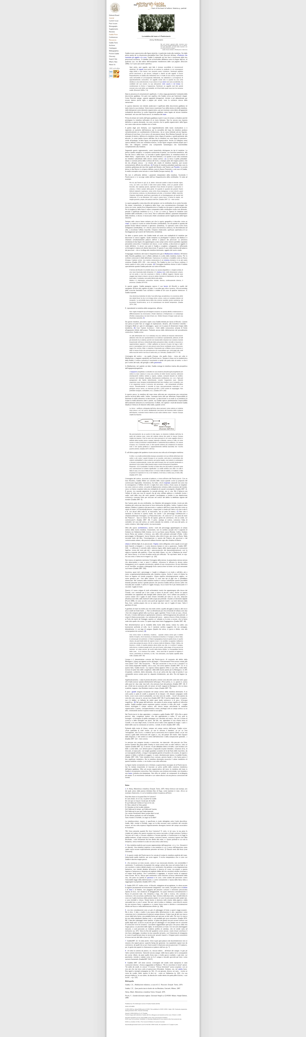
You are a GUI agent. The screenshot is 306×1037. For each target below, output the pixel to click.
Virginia (155, 544)
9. (125, 963)
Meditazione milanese (172, 254)
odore (164, 82)
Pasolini (177, 167)
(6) (135, 328)
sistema (166, 260)
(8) (145, 631)
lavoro (166, 286)
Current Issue (113, 21)
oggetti (141, 69)
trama (130, 773)
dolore (185, 887)
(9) (135, 702)
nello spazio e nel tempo (171, 84)
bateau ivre (161, 272)
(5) (144, 318)
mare (164, 114)
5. (125, 885)
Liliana (127, 544)
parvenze (150, 878)
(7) (177, 511)
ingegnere (134, 372)
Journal (111, 18)
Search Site (113, 59)
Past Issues (113, 23)
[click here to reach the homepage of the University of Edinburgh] (114, 12)
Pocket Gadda (114, 53)
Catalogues (113, 48)
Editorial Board (114, 15)
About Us (112, 64)
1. (125, 789)
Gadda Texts (113, 43)
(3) (172, 171)
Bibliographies (114, 51)
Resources (112, 40)
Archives (112, 45)
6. (125, 910)
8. (125, 951)
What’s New (113, 62)
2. (125, 845)
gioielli (134, 692)
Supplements (113, 29)
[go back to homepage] (160, 9)
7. (125, 941)
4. (125, 863)
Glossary (112, 56)
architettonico (142, 528)
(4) (154, 264)
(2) (152, 165)
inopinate (167, 483)
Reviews (112, 32)
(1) (165, 159)
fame (130, 890)
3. (125, 855)
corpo (127, 223)
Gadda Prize (113, 34)
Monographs (113, 26)
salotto (180, 969)
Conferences (113, 37)
